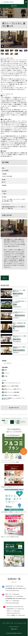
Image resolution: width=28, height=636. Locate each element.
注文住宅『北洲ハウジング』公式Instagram (14, 596)
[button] (26, 2)
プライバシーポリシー (14, 626)
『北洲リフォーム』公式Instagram (12, 600)
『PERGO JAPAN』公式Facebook (12, 590)
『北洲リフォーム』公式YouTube (13, 611)
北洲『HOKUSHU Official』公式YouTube (14, 606)
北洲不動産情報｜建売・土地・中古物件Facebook (15, 588)
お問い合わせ (14, 629)
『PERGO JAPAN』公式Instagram (12, 603)
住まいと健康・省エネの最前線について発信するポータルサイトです (13, 512)
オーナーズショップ (19, 623)
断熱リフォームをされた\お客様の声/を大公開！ (10, 536)
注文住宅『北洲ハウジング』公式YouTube (15, 608)
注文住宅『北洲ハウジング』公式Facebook (14, 586)
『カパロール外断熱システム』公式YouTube (15, 615)
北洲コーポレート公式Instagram (12, 594)
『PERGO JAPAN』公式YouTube (13, 613)
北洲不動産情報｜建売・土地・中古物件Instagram (15, 598)
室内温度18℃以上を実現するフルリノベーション (10, 487)
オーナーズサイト (7, 623)
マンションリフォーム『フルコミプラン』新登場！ (10, 462)
